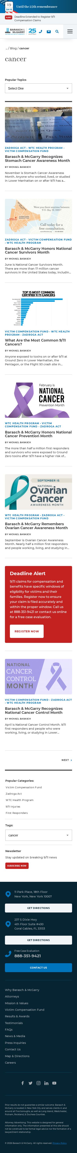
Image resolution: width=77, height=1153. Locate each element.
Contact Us (38, 967)
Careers (10, 1062)
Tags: (9, 825)
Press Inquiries (15, 1043)
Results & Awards (17, 1016)
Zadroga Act (14, 793)
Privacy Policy (60, 1143)
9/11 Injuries (13, 806)
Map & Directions (17, 1056)
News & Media (15, 1036)
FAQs (8, 1029)
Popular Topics (15, 79)
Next (65, 760)
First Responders (17, 812)
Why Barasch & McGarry (22, 990)
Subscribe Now (17, 866)
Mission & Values (16, 1003)
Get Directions (38, 908)
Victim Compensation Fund (24, 787)
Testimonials (14, 1023)
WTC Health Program (20, 800)
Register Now (27, 631)
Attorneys (12, 996)
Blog (13, 48)
